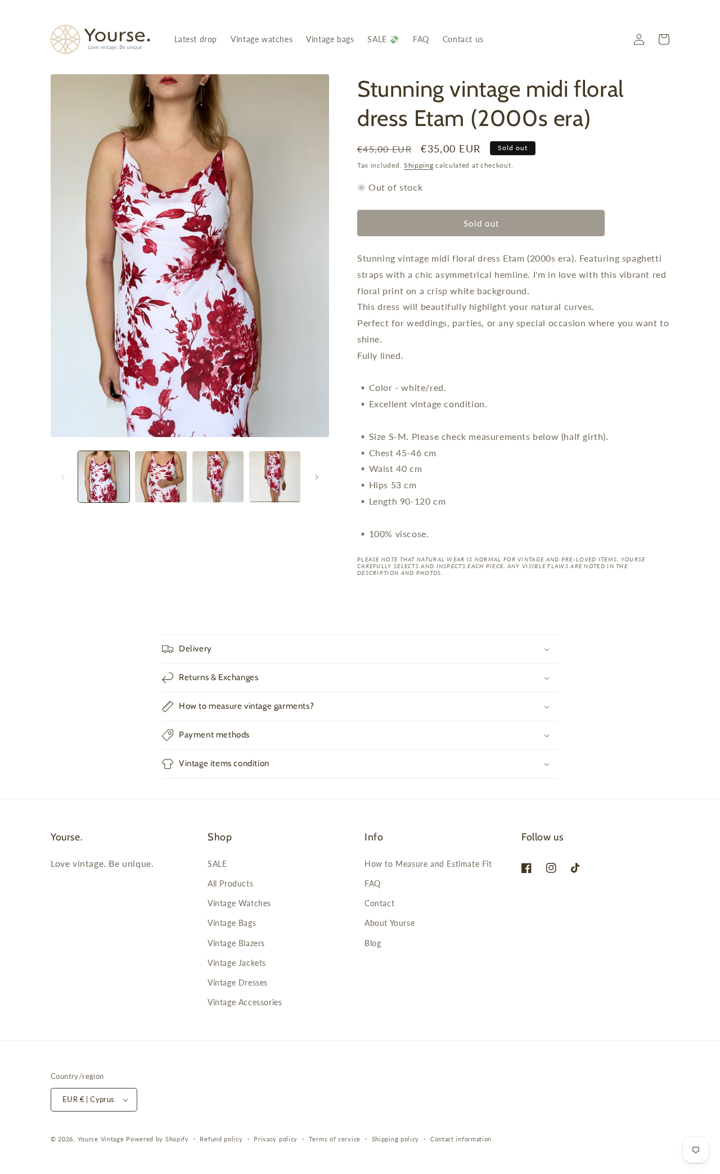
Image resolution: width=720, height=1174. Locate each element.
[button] (663, 39)
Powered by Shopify (157, 1138)
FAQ (372, 883)
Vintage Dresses (238, 982)
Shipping (419, 165)
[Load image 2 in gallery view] (160, 476)
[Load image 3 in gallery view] (218, 476)
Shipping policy (396, 1138)
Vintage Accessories (245, 1002)
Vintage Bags (232, 923)
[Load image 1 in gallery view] (103, 476)
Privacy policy (276, 1138)
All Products (230, 883)
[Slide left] (63, 477)
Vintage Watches (239, 903)
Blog (372, 943)
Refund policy (221, 1138)
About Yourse (389, 923)
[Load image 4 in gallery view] (274, 476)
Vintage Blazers (236, 943)
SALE (217, 864)
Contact (379, 903)
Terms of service (335, 1138)
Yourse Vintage (101, 1138)
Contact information (461, 1138)
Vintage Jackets (237, 963)
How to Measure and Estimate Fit (428, 864)
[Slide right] (316, 477)
